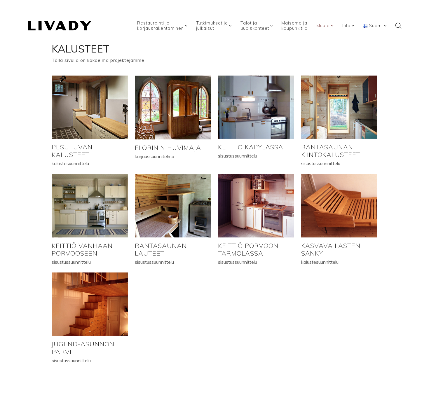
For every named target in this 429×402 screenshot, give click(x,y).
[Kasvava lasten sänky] (339, 205)
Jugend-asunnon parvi (83, 347)
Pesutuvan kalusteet (72, 150)
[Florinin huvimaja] (173, 107)
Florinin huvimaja (168, 147)
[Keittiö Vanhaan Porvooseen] (90, 205)
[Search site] (398, 25)
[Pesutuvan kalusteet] (90, 107)
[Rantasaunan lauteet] (173, 205)
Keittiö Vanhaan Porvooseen (82, 249)
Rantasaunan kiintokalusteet (330, 150)
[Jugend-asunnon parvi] (90, 304)
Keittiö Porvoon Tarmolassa (248, 249)
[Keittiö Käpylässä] (256, 107)
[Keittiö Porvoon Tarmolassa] (256, 205)
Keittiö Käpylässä (250, 147)
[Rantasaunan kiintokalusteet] (339, 107)
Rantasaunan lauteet (161, 249)
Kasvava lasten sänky (330, 249)
